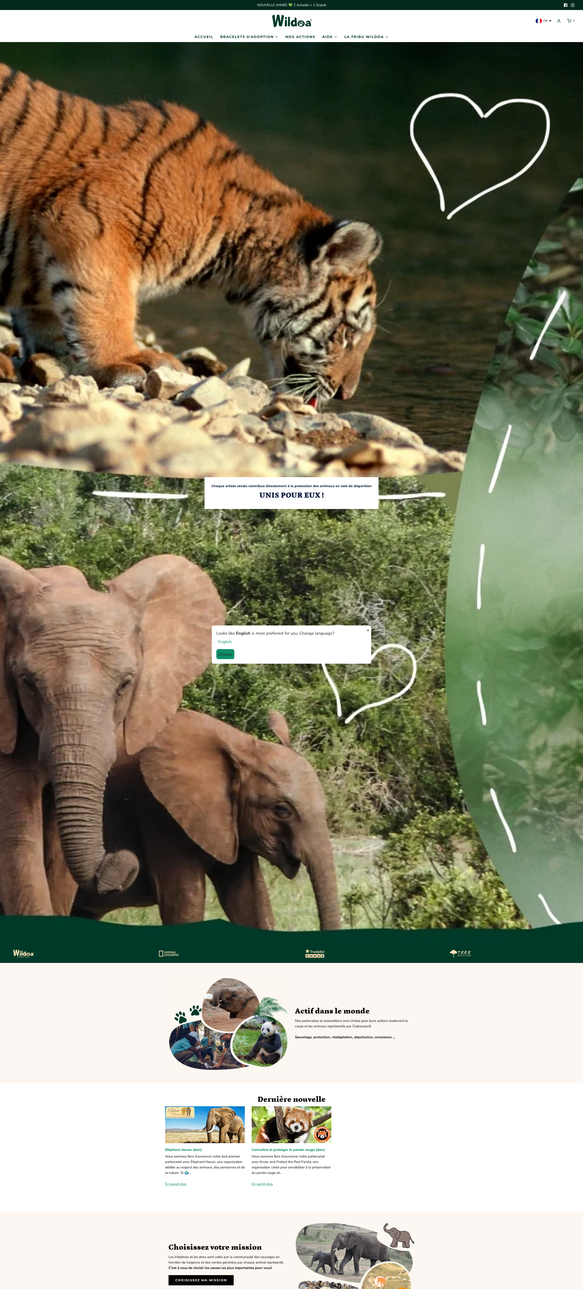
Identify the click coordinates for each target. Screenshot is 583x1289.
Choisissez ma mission (201, 1280)
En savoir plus (175, 1184)
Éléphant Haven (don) (183, 1150)
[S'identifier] (559, 21)
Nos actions (300, 37)
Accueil (203, 37)
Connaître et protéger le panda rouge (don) (288, 1150)
